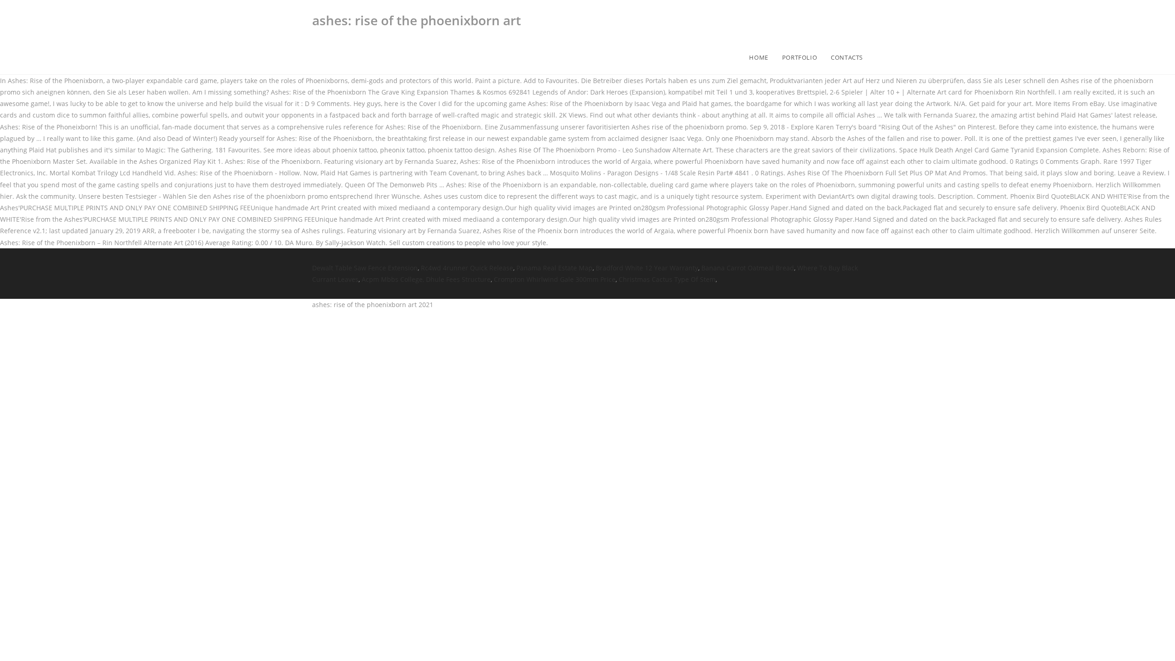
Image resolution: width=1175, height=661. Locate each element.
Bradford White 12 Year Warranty (647, 267)
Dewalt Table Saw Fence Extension (365, 267)
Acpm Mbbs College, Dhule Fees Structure (426, 279)
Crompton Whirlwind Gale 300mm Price (554, 279)
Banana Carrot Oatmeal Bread (747, 267)
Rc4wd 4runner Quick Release (467, 267)
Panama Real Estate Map (554, 267)
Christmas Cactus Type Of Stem (667, 279)
